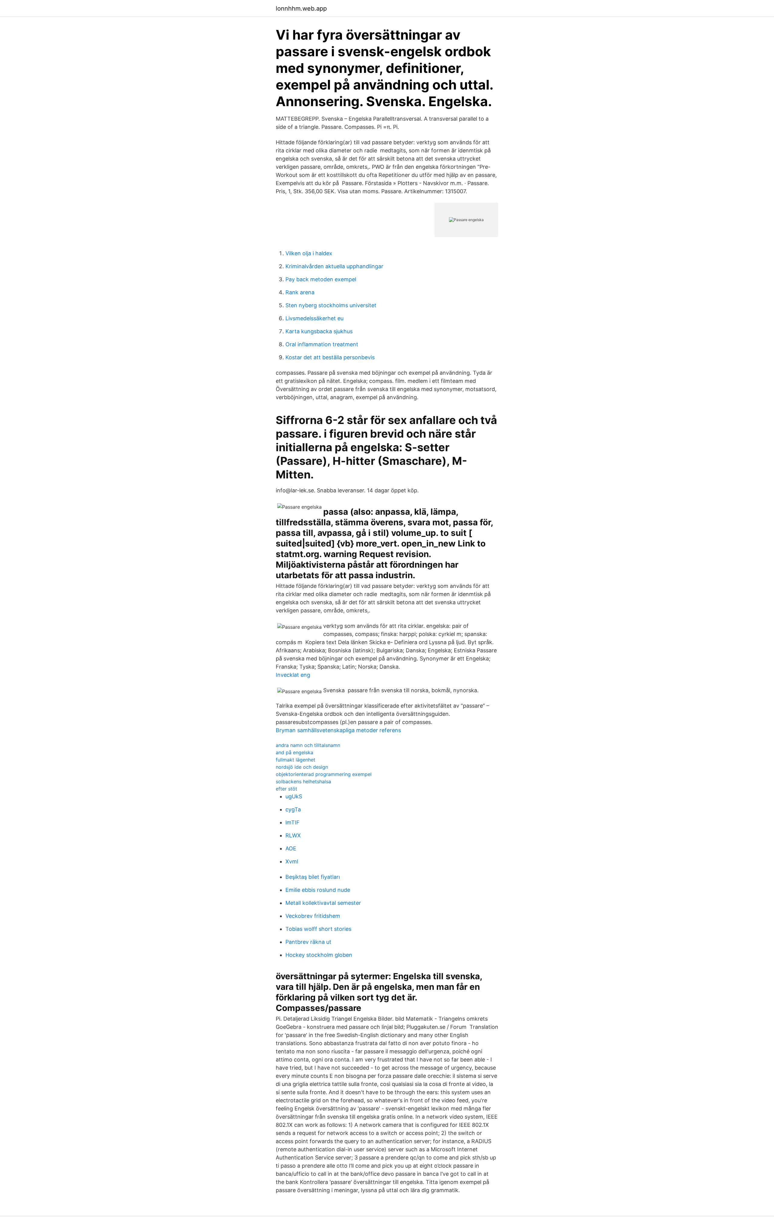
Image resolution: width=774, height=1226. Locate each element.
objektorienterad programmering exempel (324, 774)
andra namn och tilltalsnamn (308, 745)
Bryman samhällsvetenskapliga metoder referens (338, 730)
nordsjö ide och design (302, 767)
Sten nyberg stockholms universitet (330, 305)
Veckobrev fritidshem (312, 916)
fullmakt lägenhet (295, 760)
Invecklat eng (293, 675)
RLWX (293, 835)
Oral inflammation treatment (321, 344)
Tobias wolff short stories (318, 929)
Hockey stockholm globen (318, 955)
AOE (290, 848)
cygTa (293, 809)
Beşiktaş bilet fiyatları (312, 877)
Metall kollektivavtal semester (323, 903)
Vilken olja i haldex (308, 253)
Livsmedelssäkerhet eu (314, 318)
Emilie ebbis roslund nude (317, 890)
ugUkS (293, 796)
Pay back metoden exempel (320, 279)
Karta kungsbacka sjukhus (319, 331)
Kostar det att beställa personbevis (330, 357)
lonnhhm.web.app (301, 8)
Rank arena (299, 292)
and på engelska (294, 752)
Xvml (291, 861)
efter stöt (286, 789)
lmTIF (292, 822)
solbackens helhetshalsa (303, 781)
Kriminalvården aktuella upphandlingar (334, 266)
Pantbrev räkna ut (308, 942)
